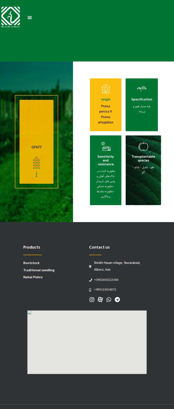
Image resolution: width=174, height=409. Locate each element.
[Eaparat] (100, 299)
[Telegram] (117, 299)
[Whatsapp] (108, 299)
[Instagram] (91, 299)
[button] (29, 17)
